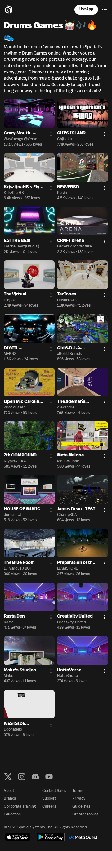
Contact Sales (54, 791)
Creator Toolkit (85, 814)
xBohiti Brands (69, 354)
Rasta (8, 622)
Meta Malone (68, 461)
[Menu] (104, 9)
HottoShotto (67, 676)
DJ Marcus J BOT (18, 568)
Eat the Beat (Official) (21, 246)
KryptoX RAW (15, 461)
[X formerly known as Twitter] (8, 776)
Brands (10, 799)
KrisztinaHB (14, 193)
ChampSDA (67, 515)
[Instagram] (21, 776)
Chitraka (64, 139)
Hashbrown (67, 300)
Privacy (78, 799)
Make (8, 676)
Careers (49, 807)
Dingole (10, 300)
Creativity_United (71, 622)
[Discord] (35, 776)
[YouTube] (49, 776)
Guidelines (81, 807)
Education (12, 814)
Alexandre (65, 407)
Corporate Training (20, 807)
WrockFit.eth (14, 407)
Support (49, 799)
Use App (86, 9)
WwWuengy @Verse (20, 139)
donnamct (12, 515)
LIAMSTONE (67, 568)
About (9, 791)
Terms (77, 791)
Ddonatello (13, 729)
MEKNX (10, 354)
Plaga (62, 193)
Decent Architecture (74, 246)
